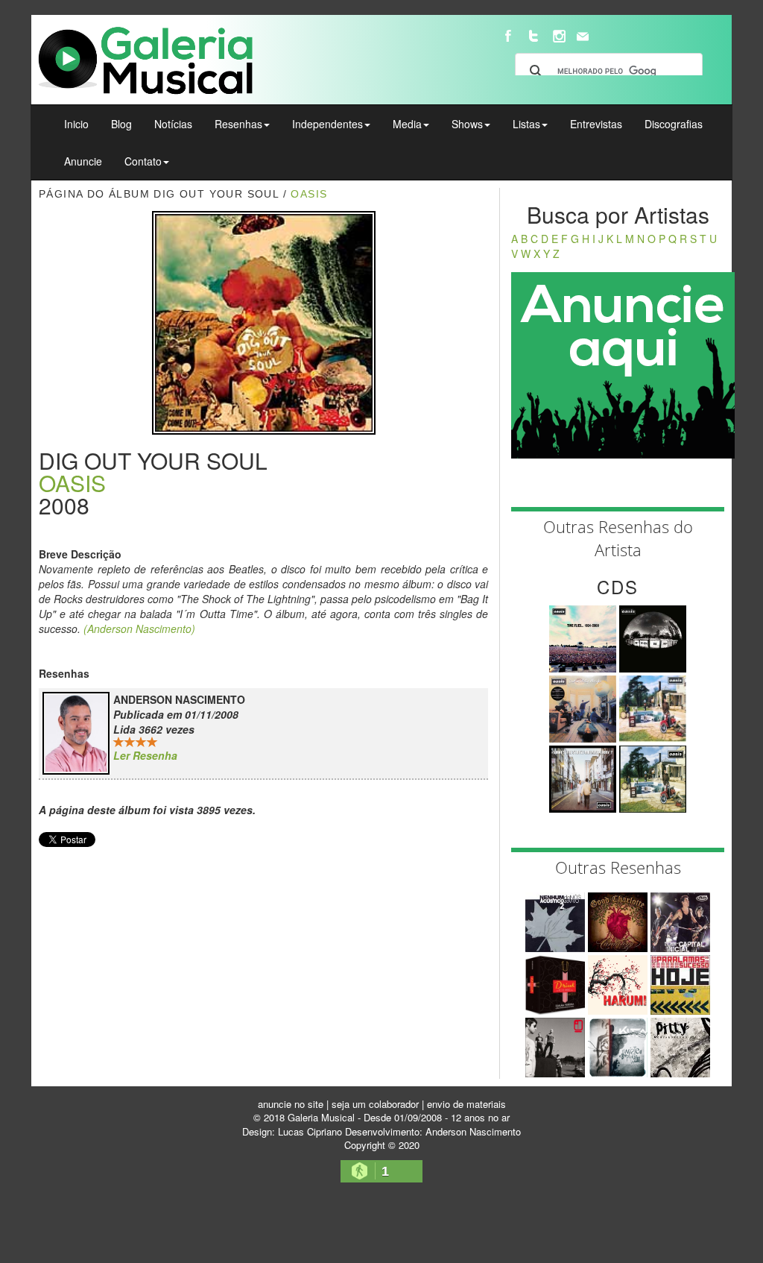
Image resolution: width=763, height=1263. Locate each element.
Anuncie (83, 161)
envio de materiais (466, 1104)
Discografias (674, 123)
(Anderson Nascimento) (139, 628)
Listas (526, 123)
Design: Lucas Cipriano (292, 1131)
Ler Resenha (145, 755)
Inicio (76, 123)
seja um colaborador (375, 1104)
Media (407, 123)
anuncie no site (290, 1104)
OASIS (72, 483)
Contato (143, 161)
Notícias (173, 123)
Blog (121, 123)
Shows (467, 123)
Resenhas (238, 123)
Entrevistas (596, 123)
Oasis (309, 194)
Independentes (327, 123)
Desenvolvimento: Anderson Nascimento (433, 1131)
